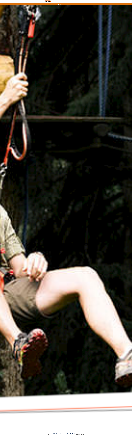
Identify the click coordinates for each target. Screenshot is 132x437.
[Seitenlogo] (48, 1)
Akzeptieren (78, 434)
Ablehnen (82, 434)
